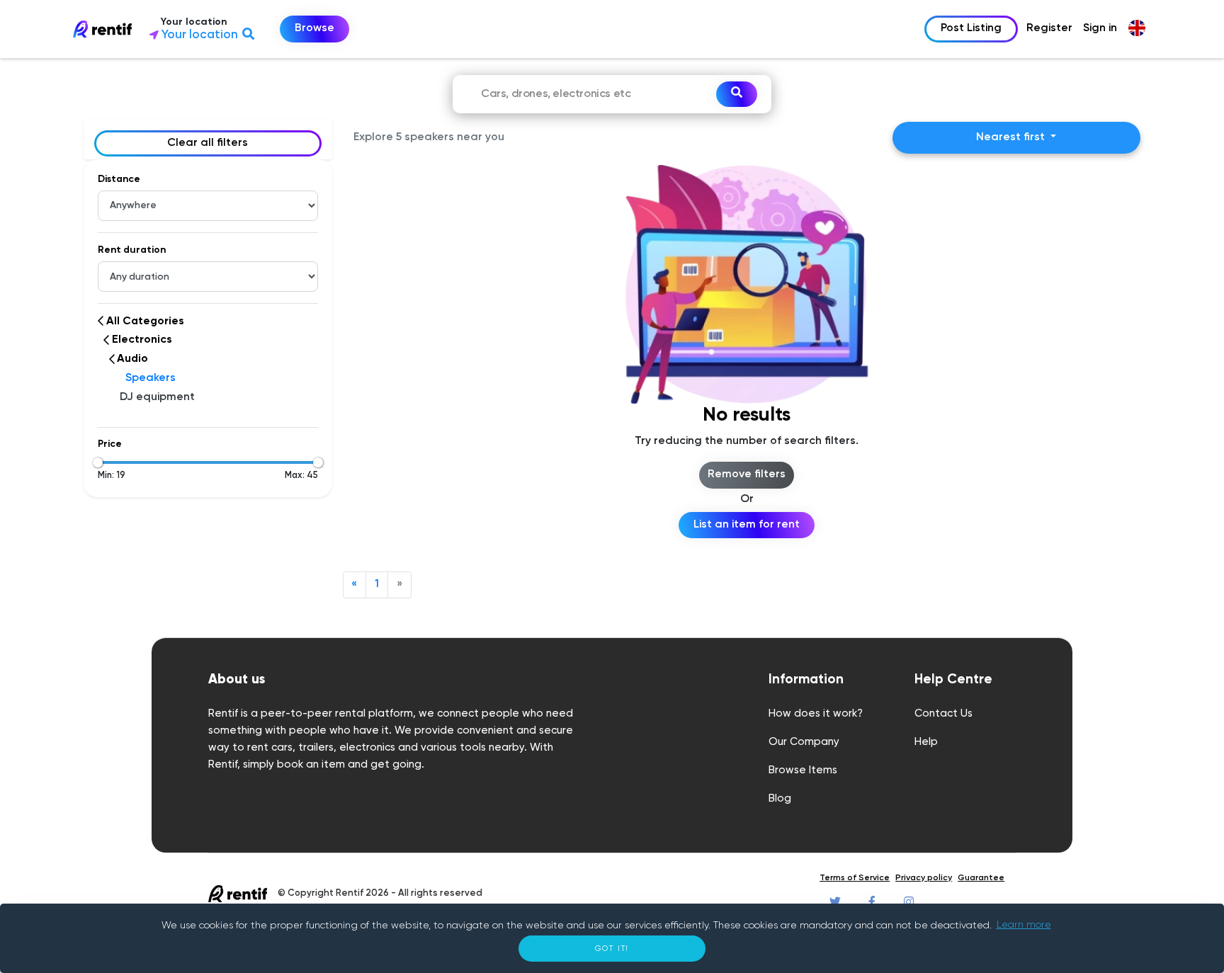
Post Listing (971, 28)
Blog (780, 798)
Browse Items (803, 770)
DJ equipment (157, 397)
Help (926, 741)
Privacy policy (923, 878)
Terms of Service (855, 878)
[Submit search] (736, 94)
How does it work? (816, 713)
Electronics (142, 340)
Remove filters (747, 474)
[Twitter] (835, 902)
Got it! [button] (612, 948)
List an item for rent (746, 524)
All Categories (145, 321)
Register (1049, 28)
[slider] (98, 462)
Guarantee (981, 878)
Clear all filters (207, 143)
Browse (314, 28)
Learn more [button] (1024, 925)
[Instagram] (908, 902)
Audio (132, 359)
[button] (217, 29)
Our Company (804, 741)
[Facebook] (872, 902)
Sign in (1100, 28)
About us (236, 679)
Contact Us (943, 713)
